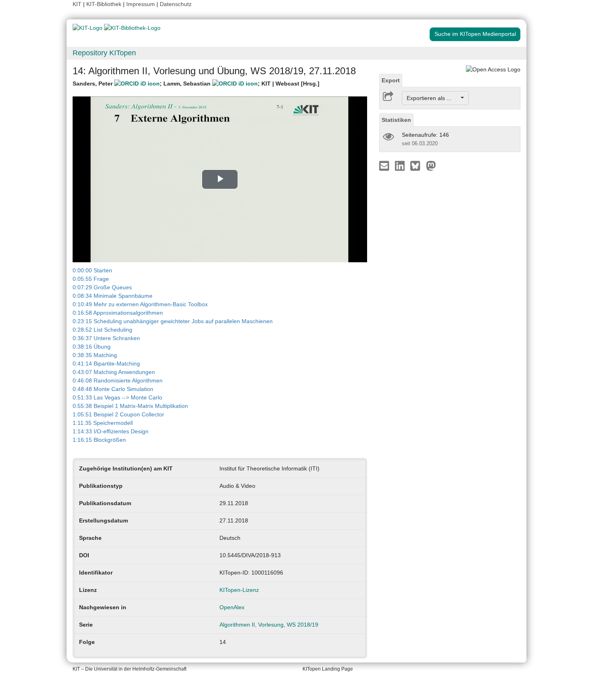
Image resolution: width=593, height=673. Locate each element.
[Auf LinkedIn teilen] (401, 165)
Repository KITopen (104, 53)
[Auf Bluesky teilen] (417, 165)
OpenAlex (231, 607)
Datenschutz (176, 4)
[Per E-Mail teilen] (385, 165)
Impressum (140, 4)
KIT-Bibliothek (104, 4)
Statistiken (396, 120)
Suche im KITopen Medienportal (475, 34)
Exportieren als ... (433, 98)
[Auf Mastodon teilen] (431, 165)
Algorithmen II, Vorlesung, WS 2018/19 (268, 624)
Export (391, 80)
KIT (77, 4)
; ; (196, 83)
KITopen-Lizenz (239, 590)
